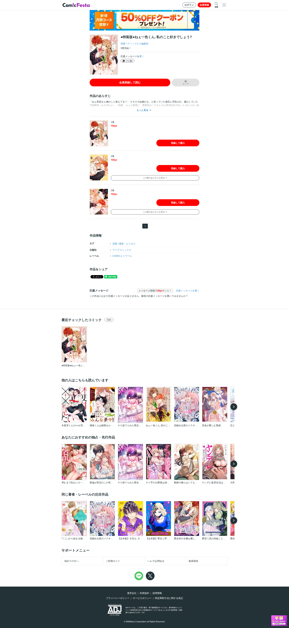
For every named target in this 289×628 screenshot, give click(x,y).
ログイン (189, 5)
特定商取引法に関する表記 (169, 598)
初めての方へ (71, 561)
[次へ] (233, 406)
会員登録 (204, 5)
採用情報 (157, 593)
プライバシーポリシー (117, 598)
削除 (109, 320)
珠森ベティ (126, 43)
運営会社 (131, 593)
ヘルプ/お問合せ (155, 561)
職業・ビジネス (127, 243)
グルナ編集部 (141, 43)
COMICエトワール (122, 256)
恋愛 (114, 243)
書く (141, 56)
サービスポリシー (142, 598)
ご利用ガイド (113, 561)
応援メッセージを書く (187, 290)
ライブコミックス (121, 250)
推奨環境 (193, 561)
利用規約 (144, 593)
